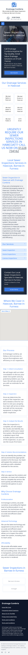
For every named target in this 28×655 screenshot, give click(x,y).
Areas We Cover (6, 607)
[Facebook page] (2, 652)
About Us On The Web (8, 613)
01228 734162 (18, 149)
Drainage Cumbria (14, 9)
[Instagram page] (5, 652)
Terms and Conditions (8, 620)
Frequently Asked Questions (10, 610)
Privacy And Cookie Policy (9, 617)
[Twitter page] (9, 652)
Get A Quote (14, 73)
